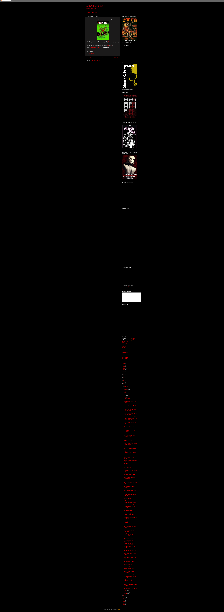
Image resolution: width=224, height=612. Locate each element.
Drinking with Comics (124, 351)
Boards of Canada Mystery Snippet (130, 460)
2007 (124, 603)
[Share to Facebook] (107, 47)
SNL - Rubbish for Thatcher (129, 520)
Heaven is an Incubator (124, 347)
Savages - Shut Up (127, 498)
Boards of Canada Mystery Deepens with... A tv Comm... (130, 414)
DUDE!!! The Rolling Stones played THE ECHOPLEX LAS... (130, 417)
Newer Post (89, 57)
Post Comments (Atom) (96, 60)
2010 (124, 598)
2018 (124, 375)
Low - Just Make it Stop (128, 510)
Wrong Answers (125, 348)
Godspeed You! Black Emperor (129, 544)
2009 (124, 600)
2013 (124, 383)
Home (103, 57)
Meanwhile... (94, 12)
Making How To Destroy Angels (129, 474)
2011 (124, 597)
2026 (124, 363)
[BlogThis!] (105, 47)
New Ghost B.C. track (128, 548)
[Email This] (103, 47)
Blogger (118, 609)
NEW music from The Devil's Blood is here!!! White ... (130, 535)
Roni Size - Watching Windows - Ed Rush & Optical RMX (130, 419)
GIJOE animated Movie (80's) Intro (130, 529)
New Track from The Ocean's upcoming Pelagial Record (129, 512)
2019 (124, 374)
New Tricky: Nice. (127, 398)
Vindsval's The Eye (127, 541)
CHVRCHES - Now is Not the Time (130, 587)
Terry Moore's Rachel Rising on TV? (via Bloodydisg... (130, 500)
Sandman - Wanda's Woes (129, 555)
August (125, 391)
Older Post (116, 57)
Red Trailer (126, 412)
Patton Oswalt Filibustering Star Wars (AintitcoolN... (130, 504)
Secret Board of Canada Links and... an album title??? (130, 444)
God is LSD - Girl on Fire (128, 467)
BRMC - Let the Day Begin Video (130, 537)
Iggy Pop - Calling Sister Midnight (130, 405)
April (125, 397)
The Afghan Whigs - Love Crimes (130, 533)
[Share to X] (106, 47)
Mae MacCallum (125, 358)
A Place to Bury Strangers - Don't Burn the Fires (130, 492)
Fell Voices (126, 463)
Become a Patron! (125, 286)
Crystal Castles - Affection (128, 442)
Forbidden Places (125, 352)
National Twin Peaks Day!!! (129, 543)
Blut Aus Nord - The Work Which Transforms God (130, 447)
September (126, 389)
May (125, 395)
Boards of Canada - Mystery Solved (130, 400)
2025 (124, 365)
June (125, 394)
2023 (124, 368)
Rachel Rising (92, 48)
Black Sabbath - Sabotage (129, 538)
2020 (124, 372)
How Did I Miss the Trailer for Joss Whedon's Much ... (130, 410)
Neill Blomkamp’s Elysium (128, 540)
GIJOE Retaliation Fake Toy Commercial (129, 531)
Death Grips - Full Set (128, 580)
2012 (124, 595)
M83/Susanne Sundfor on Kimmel (130, 490)
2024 (124, 366)
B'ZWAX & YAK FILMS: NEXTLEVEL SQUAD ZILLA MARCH (130, 429)
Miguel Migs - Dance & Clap (129, 426)
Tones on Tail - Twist (127, 440)
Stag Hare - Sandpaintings (129, 472)
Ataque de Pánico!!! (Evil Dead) (129, 579)
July (125, 392)
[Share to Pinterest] (108, 47)
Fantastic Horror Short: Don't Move (130, 404)
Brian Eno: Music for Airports (129, 568)
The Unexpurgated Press (124, 355)
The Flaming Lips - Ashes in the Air (130, 588)
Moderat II (126, 551)
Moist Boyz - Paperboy (128, 458)
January (125, 593)
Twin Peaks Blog (125, 343)
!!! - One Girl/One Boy (128, 564)
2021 (124, 371)
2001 (124, 604)
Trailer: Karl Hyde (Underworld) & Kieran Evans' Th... (130, 478)
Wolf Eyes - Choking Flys (128, 461)
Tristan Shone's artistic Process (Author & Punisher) (129, 436)
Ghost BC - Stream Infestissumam (130, 502)
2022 (124, 369)
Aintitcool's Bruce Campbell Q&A (130, 550)
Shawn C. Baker (95, 5)
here (101, 44)
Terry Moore (97, 48)
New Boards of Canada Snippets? (130, 452)
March (125, 590)
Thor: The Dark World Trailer (129, 457)
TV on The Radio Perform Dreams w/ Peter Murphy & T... (130, 480)
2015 (124, 380)
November (126, 386)
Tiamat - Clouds (127, 468)
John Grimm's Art (125, 345)
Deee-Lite (126, 425)
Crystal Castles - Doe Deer (129, 421)
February (126, 592)
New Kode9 (126, 455)
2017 (124, 377)
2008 (124, 601)
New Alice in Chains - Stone (129, 514)
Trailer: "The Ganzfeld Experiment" (130, 448)
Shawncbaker (134, 340)
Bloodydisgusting (111, 41)
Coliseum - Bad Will (127, 454)
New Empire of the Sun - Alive (129, 516)
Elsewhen (88, 12)
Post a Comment (91, 53)
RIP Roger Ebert (127, 570)
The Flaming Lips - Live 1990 (129, 561)
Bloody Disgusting (125, 357)
